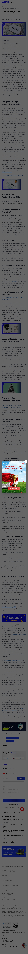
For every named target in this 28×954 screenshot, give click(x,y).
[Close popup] (25, 461)
